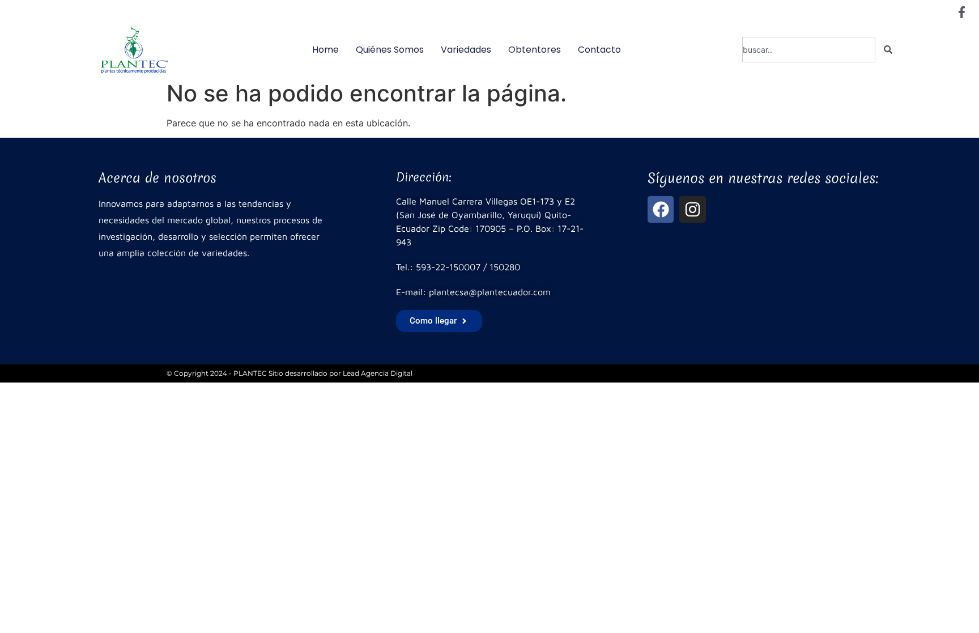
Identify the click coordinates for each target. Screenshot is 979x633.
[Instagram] (692, 209)
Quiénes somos (390, 49)
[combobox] (808, 49)
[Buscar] (888, 49)
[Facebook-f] (961, 12)
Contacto (599, 49)
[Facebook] (661, 209)
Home (325, 49)
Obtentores (534, 49)
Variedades (466, 49)
